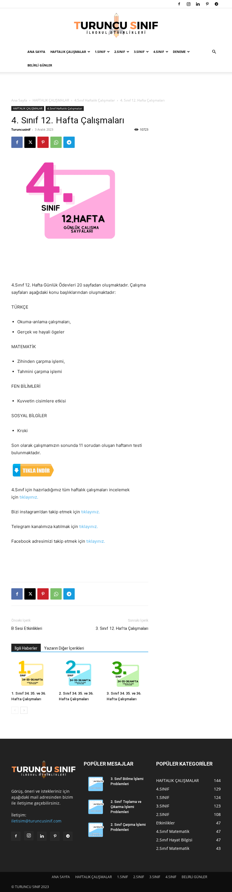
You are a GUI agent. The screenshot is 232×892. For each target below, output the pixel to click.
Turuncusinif (20, 129)
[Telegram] (216, 4)
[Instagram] (188, 4)
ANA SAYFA (36, 51)
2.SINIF (119, 51)
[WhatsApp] (56, 142)
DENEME (179, 51)
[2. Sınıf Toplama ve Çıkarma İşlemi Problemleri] (95, 807)
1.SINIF (100, 51)
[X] (30, 142)
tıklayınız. (29, 497)
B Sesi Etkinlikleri (26, 628)
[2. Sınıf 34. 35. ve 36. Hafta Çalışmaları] (79, 674)
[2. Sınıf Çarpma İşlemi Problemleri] (95, 830)
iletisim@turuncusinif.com (36, 821)
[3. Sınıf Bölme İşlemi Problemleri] (95, 784)
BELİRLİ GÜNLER (39, 65)
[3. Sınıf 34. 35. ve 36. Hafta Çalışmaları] (127, 674)
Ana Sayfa (19, 100)
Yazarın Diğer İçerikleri (64, 648)
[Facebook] (179, 4)
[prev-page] (14, 710)
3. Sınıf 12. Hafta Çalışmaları (122, 628)
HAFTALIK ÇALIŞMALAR (68, 51)
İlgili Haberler (26, 648)
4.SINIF (158, 51)
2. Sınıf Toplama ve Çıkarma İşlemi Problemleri (126, 807)
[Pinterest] (207, 4)
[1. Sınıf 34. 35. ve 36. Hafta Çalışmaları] (32, 674)
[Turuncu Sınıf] (116, 27)
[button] (214, 52)
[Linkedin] (198, 4)
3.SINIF (139, 51)
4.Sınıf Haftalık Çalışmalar (94, 100)
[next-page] (23, 710)
